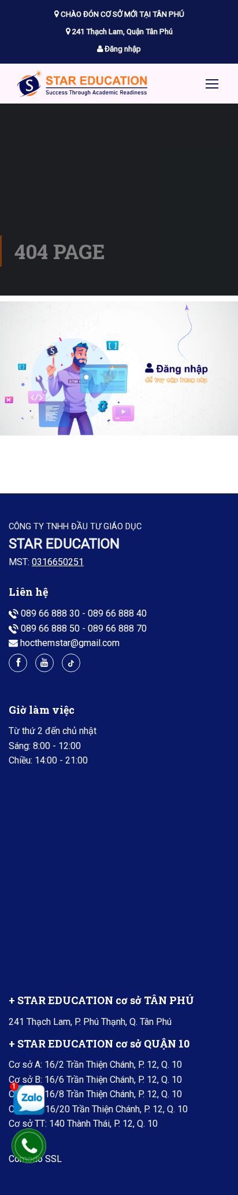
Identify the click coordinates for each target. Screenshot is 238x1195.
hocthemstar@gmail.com (70, 642)
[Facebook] (18, 663)
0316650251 (58, 561)
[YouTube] (44, 663)
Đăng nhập (122, 49)
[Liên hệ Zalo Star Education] (26, 1099)
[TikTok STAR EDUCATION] (71, 663)
